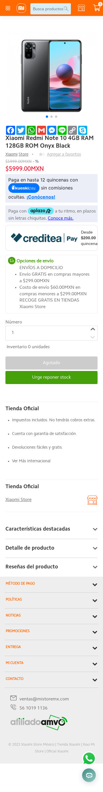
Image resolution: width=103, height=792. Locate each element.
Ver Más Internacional (31, 461)
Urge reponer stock (51, 377)
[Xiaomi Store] (21, 11)
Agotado (51, 363)
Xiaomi (11, 154)
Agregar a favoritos (64, 154)
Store (23, 154)
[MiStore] (39, 729)
